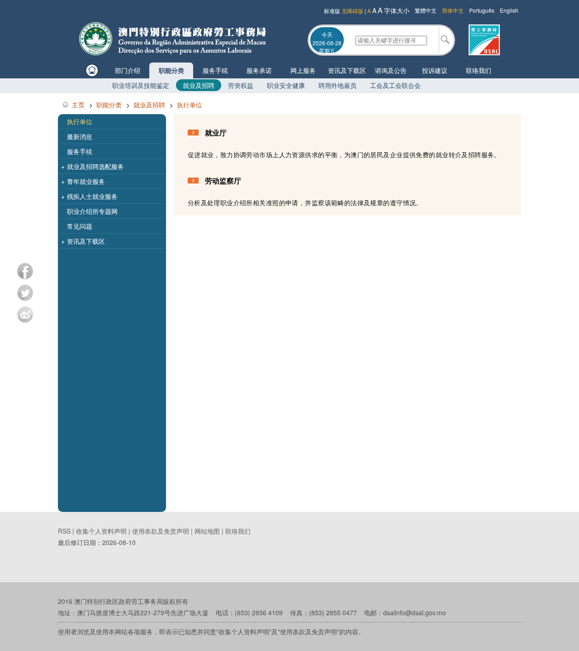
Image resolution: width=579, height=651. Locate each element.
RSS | (67, 530)
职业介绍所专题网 (92, 211)
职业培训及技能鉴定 (140, 85)
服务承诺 (259, 70)
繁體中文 (426, 10)
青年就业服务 (83, 181)
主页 (78, 104)
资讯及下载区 (347, 70)
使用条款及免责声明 (160, 530)
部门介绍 (127, 70)
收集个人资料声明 (101, 530)
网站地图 (207, 530)
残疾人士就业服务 (89, 196)
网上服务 (303, 70)
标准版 (332, 10)
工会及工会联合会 (395, 85)
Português (481, 10)
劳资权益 (240, 85)
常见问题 (79, 226)
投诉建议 (434, 70)
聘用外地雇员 (337, 85)
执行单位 (189, 104)
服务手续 (215, 70)
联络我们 (478, 70)
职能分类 (171, 70)
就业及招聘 (198, 85)
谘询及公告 (391, 70)
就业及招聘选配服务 (92, 166)
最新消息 (79, 136)
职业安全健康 (286, 85)
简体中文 (453, 10)
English (509, 10)
